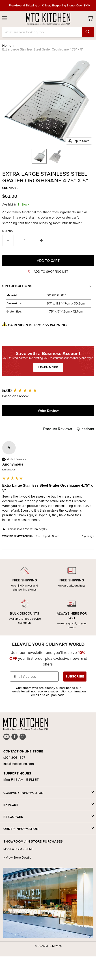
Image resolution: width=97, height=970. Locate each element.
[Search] (88, 32)
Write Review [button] (48, 410)
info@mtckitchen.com (18, 763)
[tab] (57, 430)
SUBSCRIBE (74, 676)
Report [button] (46, 536)
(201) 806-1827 (14, 757)
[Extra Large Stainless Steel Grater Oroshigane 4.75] (39, 156)
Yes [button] (37, 536)
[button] (48, 271)
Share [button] (55, 536)
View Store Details (18, 857)
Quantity (7, 231)
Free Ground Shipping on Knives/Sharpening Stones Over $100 (49, 5)
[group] (48, 390)
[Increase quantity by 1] (41, 240)
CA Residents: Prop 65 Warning (37, 325)
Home (6, 46)
